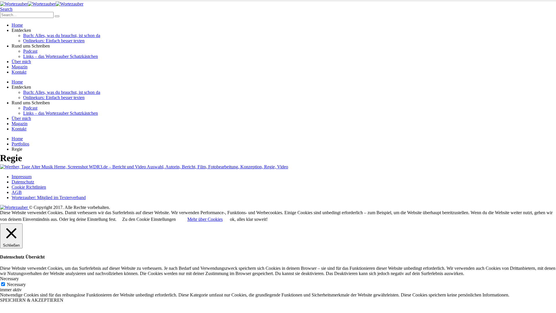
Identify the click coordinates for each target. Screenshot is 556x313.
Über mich (21, 61)
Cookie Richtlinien (29, 187)
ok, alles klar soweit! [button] (249, 219)
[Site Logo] (41, 3)
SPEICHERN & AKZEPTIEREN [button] (31, 300)
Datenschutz (23, 181)
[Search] (57, 16)
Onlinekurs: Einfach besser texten (54, 40)
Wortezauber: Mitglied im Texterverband (49, 197)
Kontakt (19, 72)
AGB (17, 192)
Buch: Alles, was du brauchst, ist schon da (61, 35)
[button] (6, 9)
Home (17, 25)
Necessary (16, 284)
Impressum (22, 176)
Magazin (20, 66)
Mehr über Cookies (205, 219)
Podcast (30, 51)
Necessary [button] (9, 278)
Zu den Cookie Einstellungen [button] (149, 219)
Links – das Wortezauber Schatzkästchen (60, 56)
